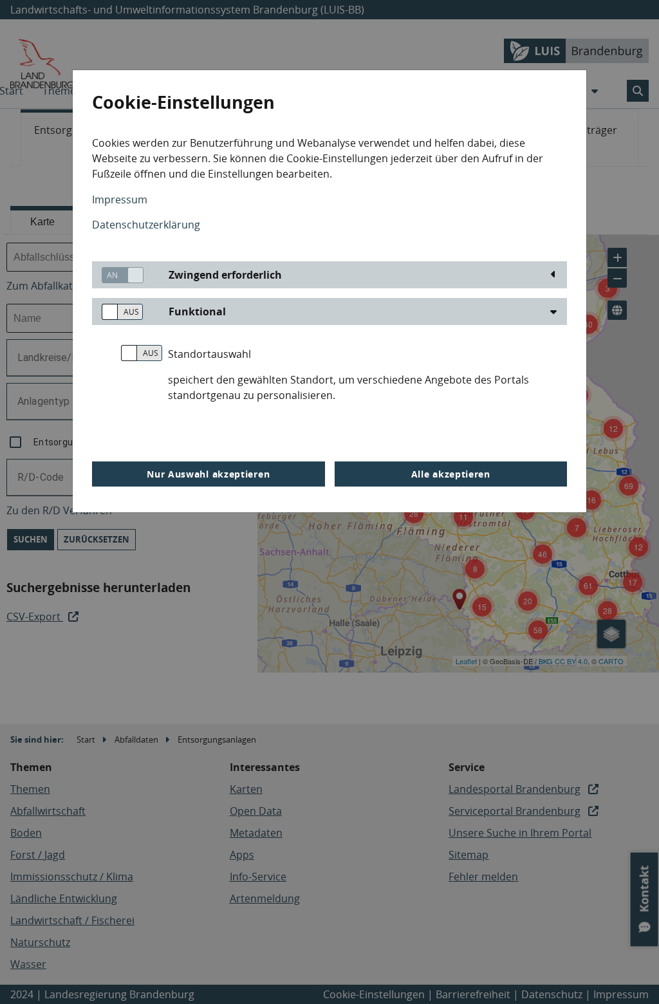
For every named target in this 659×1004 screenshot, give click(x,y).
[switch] (118, 275)
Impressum (119, 199)
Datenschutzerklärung (146, 225)
